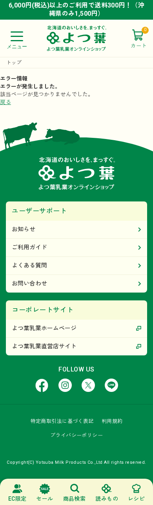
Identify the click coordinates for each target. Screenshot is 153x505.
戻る (5, 102)
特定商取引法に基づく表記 (62, 421)
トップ (14, 63)
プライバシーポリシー (76, 435)
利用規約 (112, 421)
